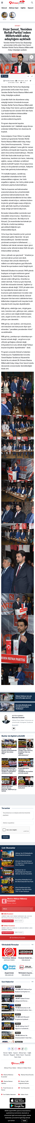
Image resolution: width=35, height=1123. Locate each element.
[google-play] (17, 1106)
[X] (12, 1048)
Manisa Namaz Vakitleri (7, 1082)
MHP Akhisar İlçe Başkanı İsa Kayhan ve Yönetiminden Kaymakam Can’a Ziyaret (24, 991)
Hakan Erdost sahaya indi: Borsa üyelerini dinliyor (22, 1000)
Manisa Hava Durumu (27, 1074)
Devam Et (14, 725)
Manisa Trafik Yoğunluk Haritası (23, 1082)
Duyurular (19, 1042)
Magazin (12, 1055)
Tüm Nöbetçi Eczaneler (18, 937)
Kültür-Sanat (20, 1055)
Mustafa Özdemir (9, 80)
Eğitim (23, 8)
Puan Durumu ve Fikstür (7, 1089)
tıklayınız (18, 1120)
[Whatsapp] (25, 1048)
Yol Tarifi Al (19, 920)
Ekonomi (18, 996)
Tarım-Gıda (17, 1057)
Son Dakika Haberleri (9, 1094)
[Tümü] (32, 945)
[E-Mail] (13, 728)
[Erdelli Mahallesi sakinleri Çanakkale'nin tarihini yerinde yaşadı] (25, 763)
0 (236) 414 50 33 (8, 932)
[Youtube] (19, 1048)
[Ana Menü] (2, 3)
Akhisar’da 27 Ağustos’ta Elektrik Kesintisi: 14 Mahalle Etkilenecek (22, 1027)
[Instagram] (15, 1048)
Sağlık (29, 1053)
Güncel (4, 8)
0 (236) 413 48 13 (8, 920)
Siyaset (30, 8)
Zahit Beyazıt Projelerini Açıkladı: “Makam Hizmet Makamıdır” (22, 1018)
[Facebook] (9, 1048)
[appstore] (17, 1101)
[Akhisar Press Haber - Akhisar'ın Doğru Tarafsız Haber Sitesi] (16, 2)
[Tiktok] (22, 1048)
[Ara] (32, 3)
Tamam (24, 1120)
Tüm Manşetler (25, 1088)
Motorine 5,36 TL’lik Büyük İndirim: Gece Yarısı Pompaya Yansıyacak (24, 1009)
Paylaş (5, 76)
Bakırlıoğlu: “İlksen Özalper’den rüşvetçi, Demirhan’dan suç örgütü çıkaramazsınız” (25, 752)
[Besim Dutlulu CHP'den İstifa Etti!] (25, 781)
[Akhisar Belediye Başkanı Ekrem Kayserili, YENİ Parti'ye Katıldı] (9, 781)
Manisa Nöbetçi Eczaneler (7, 1076)
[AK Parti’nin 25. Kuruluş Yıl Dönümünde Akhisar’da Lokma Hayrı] (9, 743)
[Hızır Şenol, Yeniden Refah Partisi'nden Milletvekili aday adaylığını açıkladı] (17, 64)
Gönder (5, 837)
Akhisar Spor (14, 8)
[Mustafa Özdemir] (6, 719)
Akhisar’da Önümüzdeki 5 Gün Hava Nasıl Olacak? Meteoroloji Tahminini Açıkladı (24, 1037)
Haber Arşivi (24, 1094)
